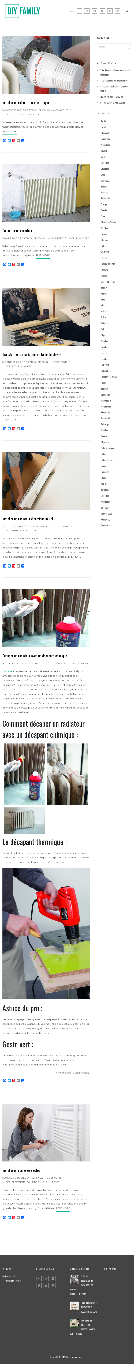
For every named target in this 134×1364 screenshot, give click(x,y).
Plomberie (18, 114)
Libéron (104, 258)
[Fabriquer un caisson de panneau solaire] (74, 1323)
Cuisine (104, 466)
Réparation (106, 371)
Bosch (103, 127)
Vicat (103, 299)
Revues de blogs (108, 263)
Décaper (7, 671)
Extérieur (105, 507)
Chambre (26, 366)
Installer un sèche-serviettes (21, 1170)
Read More (9, 131)
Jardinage (105, 489)
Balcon (104, 186)
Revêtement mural (109, 376)
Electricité (30, 530)
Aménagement (107, 501)
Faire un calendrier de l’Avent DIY (114, 80)
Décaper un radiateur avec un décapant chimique (34, 655)
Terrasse (105, 180)
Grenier (104, 210)
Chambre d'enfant (109, 222)
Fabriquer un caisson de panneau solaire (88, 1325)
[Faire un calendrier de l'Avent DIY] (74, 1306)
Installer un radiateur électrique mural (27, 518)
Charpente (105, 133)
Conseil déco (106, 513)
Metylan (104, 228)
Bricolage (33, 114)
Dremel (104, 234)
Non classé (106, 484)
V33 (103, 156)
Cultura (104, 246)
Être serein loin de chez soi (111, 96)
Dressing (105, 168)
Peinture (83, 663)
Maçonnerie (106, 400)
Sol (102, 329)
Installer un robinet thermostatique (25, 102)
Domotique (105, 139)
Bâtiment (105, 365)
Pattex (104, 317)
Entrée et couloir (108, 281)
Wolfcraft (105, 252)
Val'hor (104, 311)
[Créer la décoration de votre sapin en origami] (74, 1279)
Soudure (104, 388)
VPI (102, 305)
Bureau (104, 436)
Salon (103, 454)
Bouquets (105, 472)
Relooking (105, 519)
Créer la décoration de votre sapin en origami (81, 1283)
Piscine (104, 478)
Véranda (104, 192)
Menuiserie (106, 406)
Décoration (106, 525)
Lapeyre (104, 269)
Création (105, 347)
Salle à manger (107, 448)
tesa (103, 174)
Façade (104, 275)
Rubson (104, 293)
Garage (104, 204)
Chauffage (52, 1182)
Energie (16, 530)
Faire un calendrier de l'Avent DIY (89, 1305)
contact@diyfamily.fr (11, 1280)
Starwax (104, 240)
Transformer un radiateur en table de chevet (31, 354)
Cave (103, 216)
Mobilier (104, 341)
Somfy (104, 287)
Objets (104, 335)
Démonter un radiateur (17, 230)
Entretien (105, 162)
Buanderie (105, 198)
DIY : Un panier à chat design (112, 102)
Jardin (103, 121)
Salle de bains (35, 1182)
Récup (16, 366)
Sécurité (105, 151)
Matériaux (105, 145)
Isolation (105, 359)
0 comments (60, 110)
